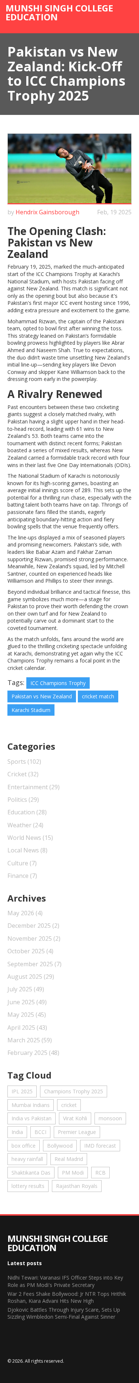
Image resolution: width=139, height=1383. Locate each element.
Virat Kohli (75, 1118)
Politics (23, 800)
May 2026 (25, 913)
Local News (27, 850)
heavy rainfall (27, 1158)
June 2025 (27, 1002)
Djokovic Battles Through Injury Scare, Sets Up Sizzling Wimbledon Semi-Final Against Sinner (63, 1313)
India (17, 1131)
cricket (69, 1104)
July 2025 (25, 989)
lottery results (27, 1185)
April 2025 (27, 1027)
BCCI (40, 1131)
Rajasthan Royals (76, 1185)
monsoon (110, 1118)
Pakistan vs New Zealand (41, 696)
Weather (25, 825)
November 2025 (33, 938)
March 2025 (29, 1040)
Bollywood (60, 1145)
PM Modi (73, 1172)
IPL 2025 (22, 1091)
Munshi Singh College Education (59, 12)
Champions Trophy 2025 (73, 1091)
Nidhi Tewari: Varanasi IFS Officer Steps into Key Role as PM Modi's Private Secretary (65, 1281)
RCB (100, 1172)
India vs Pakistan (31, 1118)
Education (27, 812)
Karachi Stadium (30, 709)
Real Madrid (68, 1158)
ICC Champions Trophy (58, 683)
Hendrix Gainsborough (47, 212)
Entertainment (33, 787)
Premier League (77, 1131)
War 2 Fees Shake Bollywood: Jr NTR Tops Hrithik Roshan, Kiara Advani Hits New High (66, 1297)
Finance (22, 876)
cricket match (98, 696)
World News (30, 838)
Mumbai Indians (30, 1104)
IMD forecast (100, 1145)
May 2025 (26, 1015)
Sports (24, 761)
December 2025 (33, 926)
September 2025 (34, 964)
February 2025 (33, 1053)
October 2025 (30, 951)
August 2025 (30, 976)
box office (23, 1145)
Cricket (23, 774)
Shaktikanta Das (30, 1172)
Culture (22, 863)
